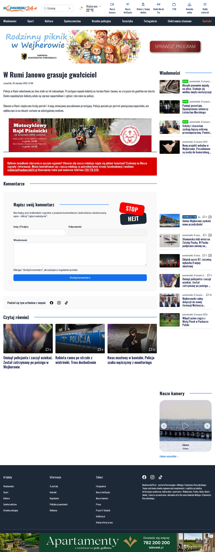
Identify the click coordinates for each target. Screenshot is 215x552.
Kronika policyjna (101, 21)
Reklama (53, 510)
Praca (98, 504)
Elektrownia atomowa (179, 21)
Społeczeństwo (72, 21)
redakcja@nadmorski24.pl (22, 170)
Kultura (49, 21)
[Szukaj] (69, 8)
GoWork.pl (100, 516)
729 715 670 (91, 170)
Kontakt (207, 21)
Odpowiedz (75, 226)
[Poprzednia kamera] (164, 426)
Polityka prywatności (59, 504)
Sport (30, 21)
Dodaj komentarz (80, 277)
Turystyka (127, 21)
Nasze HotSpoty (103, 492)
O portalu (54, 486)
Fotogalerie (150, 21)
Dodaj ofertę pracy (104, 522)
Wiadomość (20, 240)
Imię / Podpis (21, 226)
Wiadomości (9, 21)
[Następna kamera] (207, 426)
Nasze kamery (102, 498)
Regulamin (54, 498)
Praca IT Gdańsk (103, 510)
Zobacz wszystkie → (169, 456)
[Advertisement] (186, 185)
